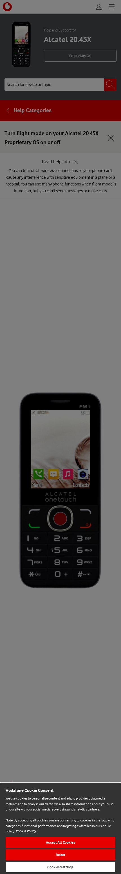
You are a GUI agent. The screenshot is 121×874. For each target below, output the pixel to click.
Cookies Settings (60, 867)
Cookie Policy (26, 831)
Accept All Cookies (60, 842)
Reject (61, 855)
